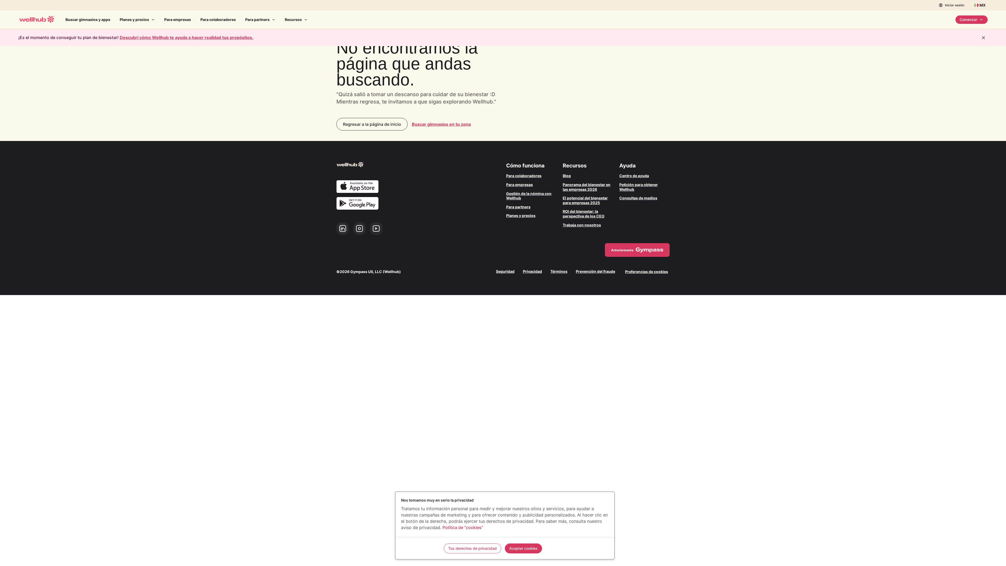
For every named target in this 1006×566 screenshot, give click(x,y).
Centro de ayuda (634, 175)
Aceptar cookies (523, 548)
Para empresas (177, 19)
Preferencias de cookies (646, 271)
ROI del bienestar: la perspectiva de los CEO (583, 213)
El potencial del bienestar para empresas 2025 (585, 200)
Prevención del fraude (595, 271)
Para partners (257, 19)
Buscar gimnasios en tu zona (441, 124)
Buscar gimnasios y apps (87, 19)
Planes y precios (134, 19)
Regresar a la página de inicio (372, 124)
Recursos (293, 19)
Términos (558, 271)
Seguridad (505, 271)
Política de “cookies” (462, 527)
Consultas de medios (638, 198)
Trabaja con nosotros (582, 225)
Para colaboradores (218, 19)
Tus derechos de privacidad (472, 548)
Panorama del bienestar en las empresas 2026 (586, 187)
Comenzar (968, 19)
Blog (567, 175)
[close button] (983, 38)
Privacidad (532, 271)
